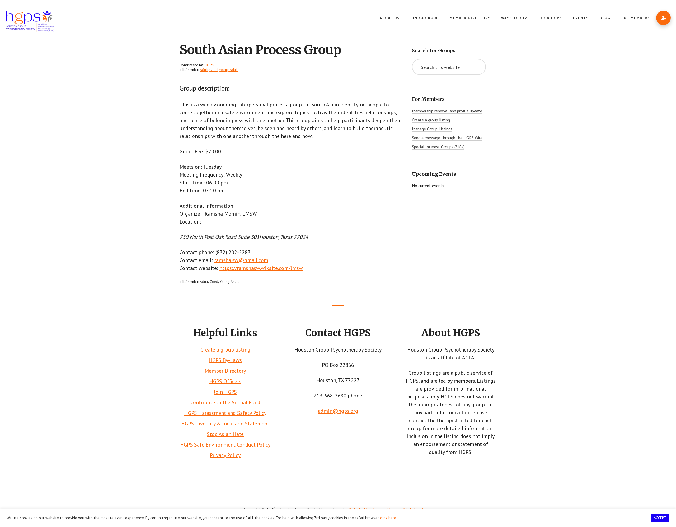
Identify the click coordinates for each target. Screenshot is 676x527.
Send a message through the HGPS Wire (447, 137)
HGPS (44, 21)
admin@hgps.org (338, 410)
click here (388, 517)
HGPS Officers (225, 381)
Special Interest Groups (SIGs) (438, 146)
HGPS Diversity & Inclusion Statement (225, 423)
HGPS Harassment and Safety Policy (225, 413)
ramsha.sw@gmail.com (241, 260)
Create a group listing (431, 119)
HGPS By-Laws (225, 360)
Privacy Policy (225, 455)
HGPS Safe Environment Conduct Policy (225, 444)
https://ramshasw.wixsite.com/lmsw (261, 268)
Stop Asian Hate (225, 434)
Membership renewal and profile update (447, 110)
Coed (213, 70)
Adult (204, 70)
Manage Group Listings (432, 128)
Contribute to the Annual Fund (225, 402)
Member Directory (225, 370)
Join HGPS (225, 391)
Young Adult (228, 70)
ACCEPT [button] (660, 518)
